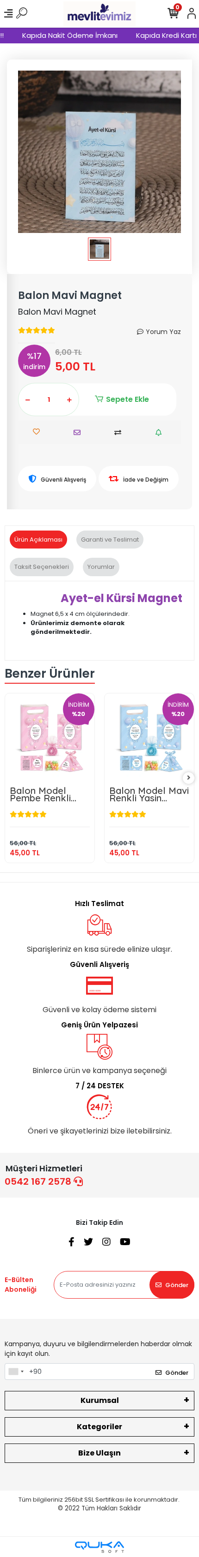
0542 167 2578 (39, 1181)
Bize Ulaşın (99, 1453)
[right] (189, 778)
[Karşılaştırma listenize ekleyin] (120, 432)
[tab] (38, 540)
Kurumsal (100, 1400)
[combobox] (15, 1371)
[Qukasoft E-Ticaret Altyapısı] (99, 1547)
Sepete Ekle (127, 399)
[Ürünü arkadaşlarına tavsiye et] (79, 432)
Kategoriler (99, 1426)
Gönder (176, 1285)
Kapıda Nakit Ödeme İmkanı (63, 35)
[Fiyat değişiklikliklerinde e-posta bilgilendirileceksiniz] (160, 432)
